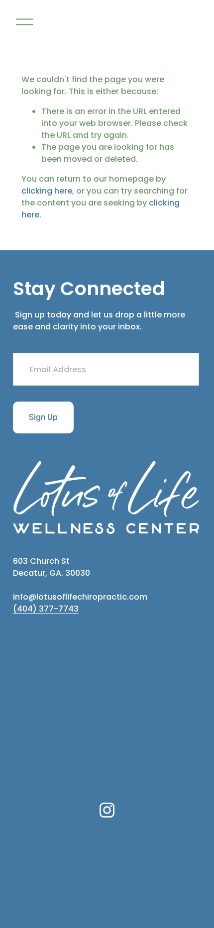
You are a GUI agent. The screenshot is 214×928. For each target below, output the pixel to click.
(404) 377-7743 (46, 609)
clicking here (46, 191)
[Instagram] (107, 810)
